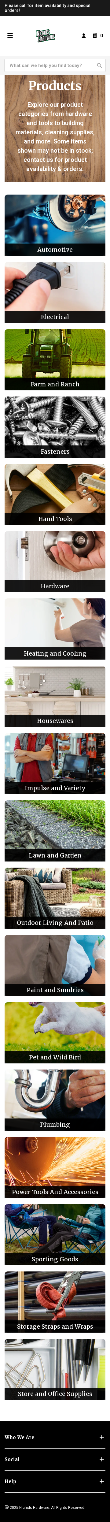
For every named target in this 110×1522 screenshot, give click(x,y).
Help (10, 1481)
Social (12, 1459)
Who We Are (19, 1437)
